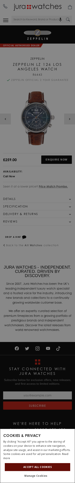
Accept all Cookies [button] (37, 467)
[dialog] (37, 456)
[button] (38, 476)
